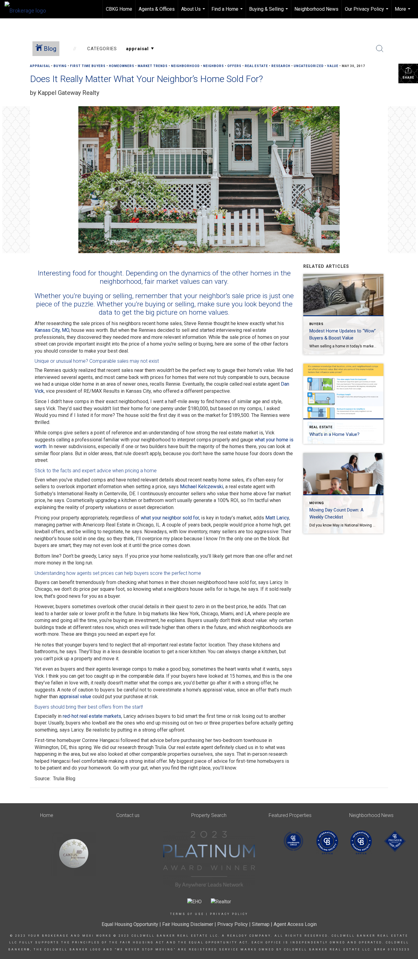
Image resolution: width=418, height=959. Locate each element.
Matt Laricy (277, 518)
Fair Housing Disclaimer (187, 924)
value (332, 66)
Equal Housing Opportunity (130, 924)
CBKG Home (119, 9)
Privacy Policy (229, 914)
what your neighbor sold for (170, 518)
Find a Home (227, 12)
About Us (194, 12)
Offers (234, 66)
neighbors (213, 66)
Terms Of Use (187, 914)
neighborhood (185, 66)
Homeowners (121, 66)
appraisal (40, 66)
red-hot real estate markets (92, 716)
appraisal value (75, 696)
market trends (153, 66)
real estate (256, 66)
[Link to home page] (28, 9)
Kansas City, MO (52, 330)
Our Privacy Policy (367, 12)
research (280, 66)
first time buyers (88, 66)
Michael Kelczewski (201, 486)
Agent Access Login (295, 924)
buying (60, 66)
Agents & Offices (157, 9)
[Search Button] (379, 48)
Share (408, 77)
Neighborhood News (316, 9)
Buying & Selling (269, 12)
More (403, 12)
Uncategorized (309, 66)
